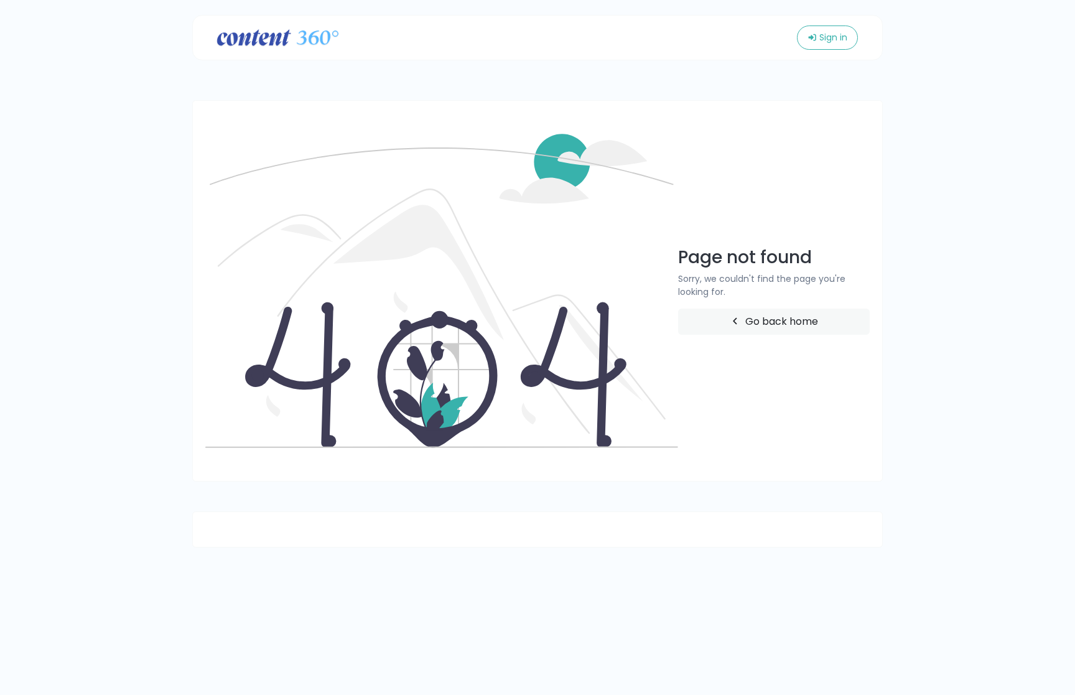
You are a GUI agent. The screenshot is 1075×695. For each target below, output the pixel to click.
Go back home (780, 321)
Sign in (832, 37)
